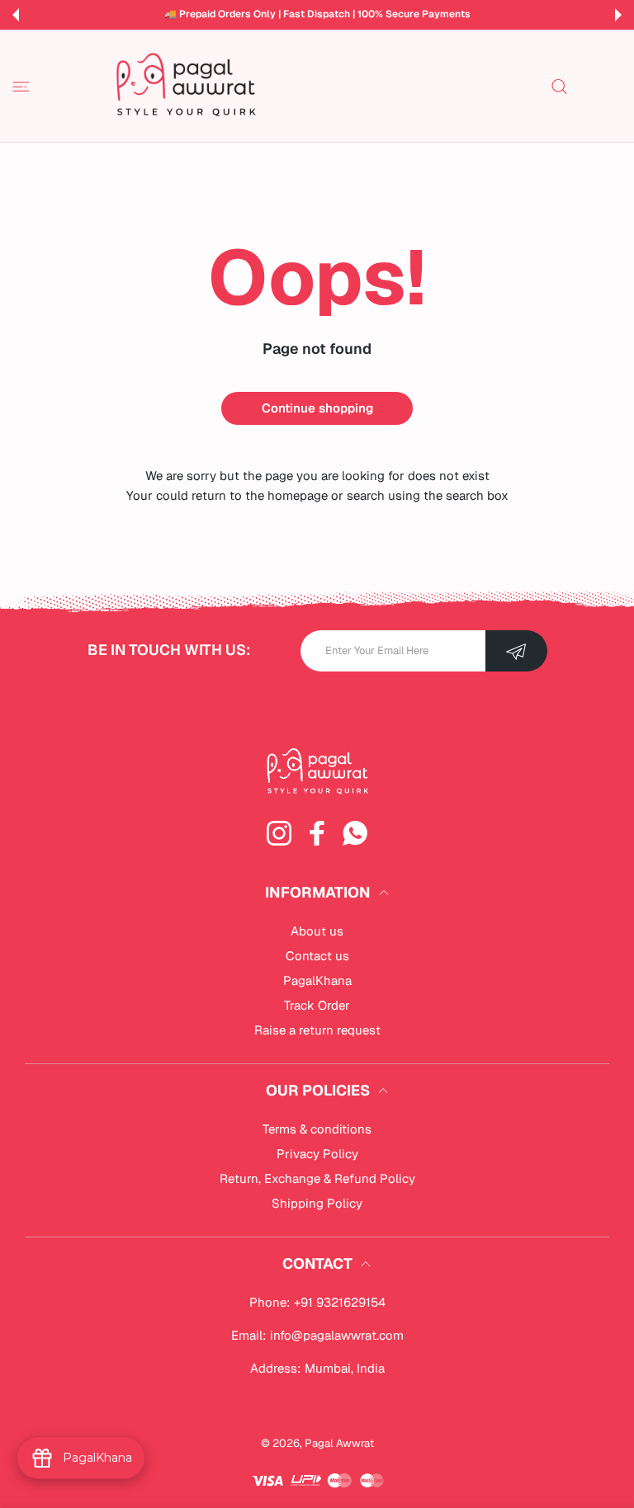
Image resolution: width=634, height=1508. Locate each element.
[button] (15, 14)
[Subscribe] (516, 651)
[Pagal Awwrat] (185, 86)
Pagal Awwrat (339, 1443)
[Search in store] (559, 86)
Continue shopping (317, 408)
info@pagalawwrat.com (337, 1335)
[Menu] (21, 86)
